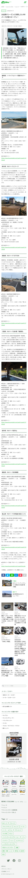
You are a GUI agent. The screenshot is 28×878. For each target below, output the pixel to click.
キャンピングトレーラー (8, 718)
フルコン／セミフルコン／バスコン (11, 725)
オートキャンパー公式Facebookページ (14, 860)
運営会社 (3, 866)
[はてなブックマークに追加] (16, 575)
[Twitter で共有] (8, 575)
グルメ (11, 833)
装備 (17, 847)
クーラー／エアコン (7, 830)
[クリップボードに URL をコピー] (25, 575)
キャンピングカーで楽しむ (9, 812)
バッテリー (5, 840)
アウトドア (9, 26)
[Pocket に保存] (20, 575)
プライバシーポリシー (6, 869)
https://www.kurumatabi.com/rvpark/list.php (13, 566)
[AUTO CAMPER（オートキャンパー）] (6, 2)
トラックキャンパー (7, 720)
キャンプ (16, 826)
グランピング (18, 830)
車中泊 (20, 26)
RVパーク (4, 26)
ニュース (4, 10)
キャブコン (5, 715)
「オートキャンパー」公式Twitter (8, 860)
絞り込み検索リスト (7, 706)
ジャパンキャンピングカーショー (10, 837)
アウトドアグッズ (6, 826)
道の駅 (22, 851)
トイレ (23, 837)
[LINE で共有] (12, 575)
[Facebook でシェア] (3, 575)
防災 (3, 854)
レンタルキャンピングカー (9, 844)
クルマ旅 (15, 26)
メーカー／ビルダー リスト (9, 697)
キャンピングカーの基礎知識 (10, 810)
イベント (5, 807)
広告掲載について (5, 871)
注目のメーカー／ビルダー (9, 695)
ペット (12, 840)
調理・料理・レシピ (7, 851)
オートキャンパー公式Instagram (19, 860)
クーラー (22, 826)
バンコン (5, 723)
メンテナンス (19, 840)
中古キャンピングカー (8, 847)
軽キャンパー (6, 728)
